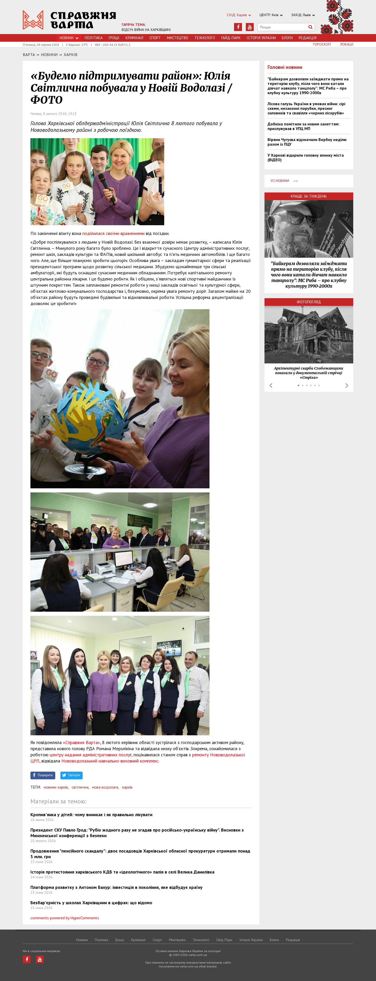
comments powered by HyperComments (64, 917)
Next (347, 385)
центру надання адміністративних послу (90, 755)
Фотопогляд (309, 301)
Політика (94, 37)
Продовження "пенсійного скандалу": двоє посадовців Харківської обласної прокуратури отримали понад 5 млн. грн (140, 853)
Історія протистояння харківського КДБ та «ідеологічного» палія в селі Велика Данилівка (122, 872)
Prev (271, 385)
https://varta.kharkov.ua (69, 19)
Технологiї (204, 37)
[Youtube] (250, 27)
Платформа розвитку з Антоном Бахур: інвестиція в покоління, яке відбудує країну (116, 887)
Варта (29, 54)
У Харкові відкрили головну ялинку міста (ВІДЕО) (306, 157)
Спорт (155, 37)
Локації (346, 44)
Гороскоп (322, 44)
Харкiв (71, 54)
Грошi (114, 37)
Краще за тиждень (309, 196)
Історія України (261, 37)
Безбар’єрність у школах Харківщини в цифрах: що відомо (91, 902)
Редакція (307, 37)
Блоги (287, 37)
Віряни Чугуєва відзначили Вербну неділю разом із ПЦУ (307, 142)
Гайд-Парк (231, 37)
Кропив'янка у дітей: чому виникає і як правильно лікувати (91, 814)
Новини (66, 37)
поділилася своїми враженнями (113, 233)
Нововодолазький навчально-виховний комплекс (109, 761)
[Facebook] (238, 27)
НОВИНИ (49, 54)
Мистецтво (177, 37)
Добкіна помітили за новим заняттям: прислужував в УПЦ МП (303, 126)
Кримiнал (134, 37)
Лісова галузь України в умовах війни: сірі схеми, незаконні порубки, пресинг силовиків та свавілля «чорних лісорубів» (306, 108)
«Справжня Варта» (81, 742)
